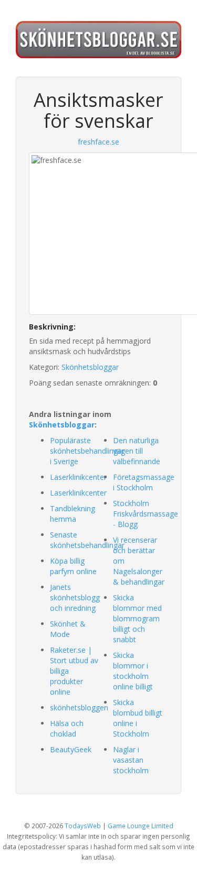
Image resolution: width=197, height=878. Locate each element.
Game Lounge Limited (140, 825)
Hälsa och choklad (67, 728)
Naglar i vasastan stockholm (131, 759)
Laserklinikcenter (78, 477)
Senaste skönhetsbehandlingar (87, 540)
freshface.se (98, 142)
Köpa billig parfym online (73, 566)
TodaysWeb (83, 825)
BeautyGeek (70, 749)
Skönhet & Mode (68, 629)
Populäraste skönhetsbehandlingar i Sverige (87, 450)
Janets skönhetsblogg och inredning (75, 597)
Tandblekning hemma (72, 513)
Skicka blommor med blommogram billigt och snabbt (137, 618)
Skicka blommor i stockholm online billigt (133, 671)
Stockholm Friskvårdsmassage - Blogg (145, 513)
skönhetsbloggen (79, 707)
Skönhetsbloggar (90, 367)
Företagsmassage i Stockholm (143, 482)
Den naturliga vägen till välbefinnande (136, 450)
